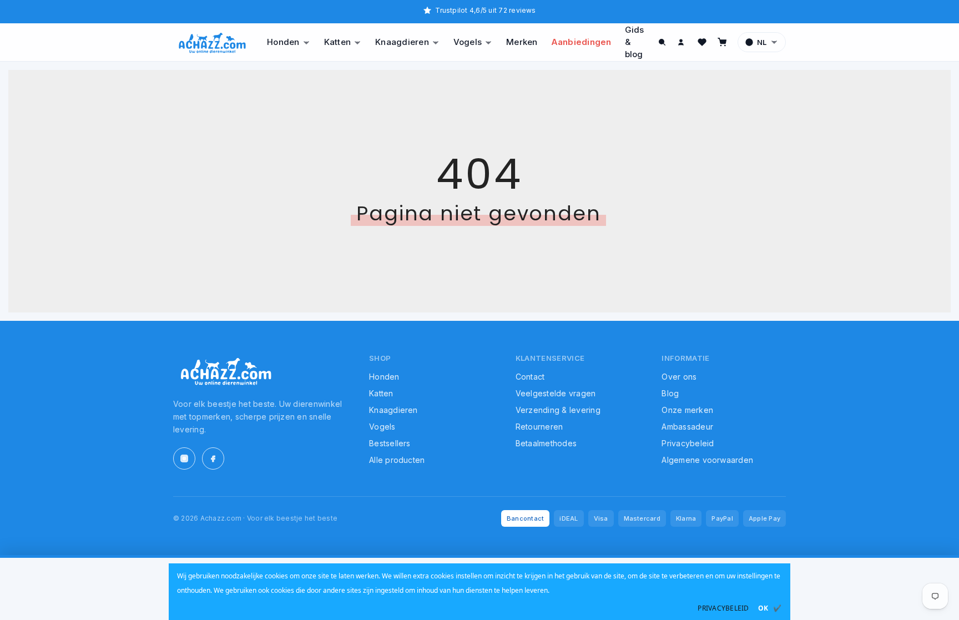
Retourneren (539, 426)
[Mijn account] (682, 42)
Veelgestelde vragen (556, 393)
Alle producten (397, 460)
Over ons (679, 376)
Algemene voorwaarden (707, 460)
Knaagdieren (402, 42)
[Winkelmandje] (722, 42)
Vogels (467, 42)
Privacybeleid (688, 443)
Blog (670, 393)
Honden (283, 42)
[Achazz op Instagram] (184, 458)
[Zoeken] (662, 42)
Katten (337, 42)
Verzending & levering (558, 410)
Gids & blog (634, 41)
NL (761, 42)
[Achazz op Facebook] (213, 458)
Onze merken (687, 410)
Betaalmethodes (546, 443)
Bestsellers (390, 443)
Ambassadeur (687, 426)
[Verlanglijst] (702, 42)
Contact (530, 376)
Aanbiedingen (581, 42)
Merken (521, 42)
